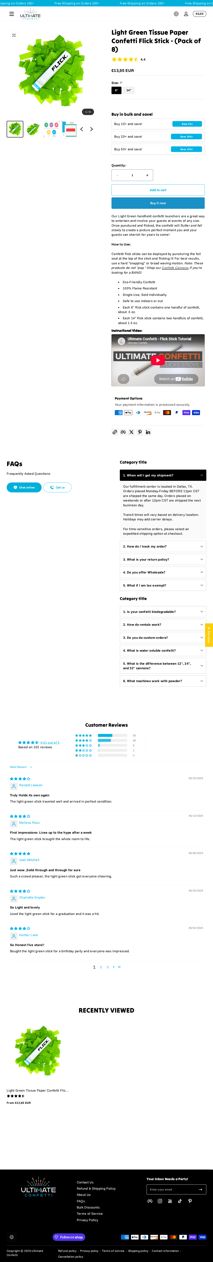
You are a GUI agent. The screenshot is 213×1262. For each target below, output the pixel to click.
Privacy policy (89, 1251)
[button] (176, 14)
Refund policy (67, 1251)
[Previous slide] (82, 129)
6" (116, 90)
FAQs (81, 1201)
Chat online (27, 487)
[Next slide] (92, 129)
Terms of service (113, 1251)
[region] (52, 82)
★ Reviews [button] (209, 635)
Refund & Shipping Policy (96, 1188)
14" (128, 90)
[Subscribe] (200, 1189)
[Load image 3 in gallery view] (51, 129)
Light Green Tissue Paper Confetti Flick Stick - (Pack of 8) (37, 1090)
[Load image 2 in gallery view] (33, 129)
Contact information (165, 1251)
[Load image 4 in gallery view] (70, 129)
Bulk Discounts (88, 1207)
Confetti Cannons (175, 268)
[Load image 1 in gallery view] (15, 129)
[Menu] (12, 14)
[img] (20, 779)
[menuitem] (108, 1182)
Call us (60, 487)
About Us (84, 1195)
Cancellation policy (70, 1256)
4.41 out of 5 (50, 742)
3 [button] (108, 967)
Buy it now (158, 203)
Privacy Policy (87, 1220)
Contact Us (85, 1182)
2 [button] (101, 967)
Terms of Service (90, 1213)
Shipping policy (138, 1251)
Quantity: (118, 165)
